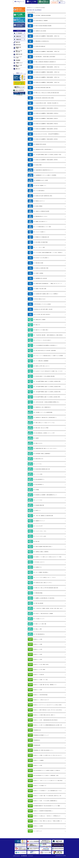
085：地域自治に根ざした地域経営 (39, 319)
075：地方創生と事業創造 (37, 206)
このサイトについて (16, 855)
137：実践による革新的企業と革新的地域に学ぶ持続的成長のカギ (44, 61)
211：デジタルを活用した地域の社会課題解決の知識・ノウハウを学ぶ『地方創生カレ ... (48, 252)
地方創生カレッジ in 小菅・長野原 (39, 669)
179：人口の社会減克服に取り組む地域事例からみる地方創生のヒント (45, 345)
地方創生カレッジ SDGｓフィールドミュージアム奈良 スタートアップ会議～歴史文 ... (48, 780)
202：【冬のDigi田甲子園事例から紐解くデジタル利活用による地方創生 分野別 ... (47, 381)
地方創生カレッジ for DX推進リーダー (39, 785)
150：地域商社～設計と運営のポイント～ (40, 221)
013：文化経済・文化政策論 (38, 273)
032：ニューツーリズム (37, 463)
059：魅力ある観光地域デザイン (39, 479)
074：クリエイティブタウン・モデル (40, 531)
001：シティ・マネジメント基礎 (39, 247)
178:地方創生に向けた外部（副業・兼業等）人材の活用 (42, 309)
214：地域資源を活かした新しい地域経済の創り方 (42, 407)
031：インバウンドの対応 (37, 474)
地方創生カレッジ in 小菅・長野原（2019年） (41, 664)
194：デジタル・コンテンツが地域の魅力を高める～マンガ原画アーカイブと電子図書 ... (49, 355)
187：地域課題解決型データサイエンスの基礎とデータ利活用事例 (45, 175)
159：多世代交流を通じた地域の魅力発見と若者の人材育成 (43, 97)
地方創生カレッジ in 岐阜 (37, 654)
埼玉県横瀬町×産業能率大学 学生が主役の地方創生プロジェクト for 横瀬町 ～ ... (47, 805)
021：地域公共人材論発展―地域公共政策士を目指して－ (43, 546)
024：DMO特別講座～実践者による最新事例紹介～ (42, 453)
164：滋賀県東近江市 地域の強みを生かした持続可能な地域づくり (45, 417)
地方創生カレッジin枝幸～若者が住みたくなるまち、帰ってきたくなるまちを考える (47, 709)
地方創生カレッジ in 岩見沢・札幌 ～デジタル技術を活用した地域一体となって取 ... (47, 795)
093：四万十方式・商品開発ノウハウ (39, 185)
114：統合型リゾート (37, 510)
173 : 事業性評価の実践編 (38, 592)
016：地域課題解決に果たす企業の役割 (40, 278)
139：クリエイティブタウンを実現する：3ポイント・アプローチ (45, 577)
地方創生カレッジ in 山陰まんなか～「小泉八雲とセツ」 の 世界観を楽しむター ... (47, 815)
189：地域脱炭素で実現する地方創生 (39, 144)
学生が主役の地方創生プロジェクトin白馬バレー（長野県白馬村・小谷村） (46, 775)
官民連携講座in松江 (36, 740)
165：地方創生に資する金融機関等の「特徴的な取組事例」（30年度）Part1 (46, 77)
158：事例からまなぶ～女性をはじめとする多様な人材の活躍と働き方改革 (46, 92)
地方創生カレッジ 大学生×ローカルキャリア (41, 699)
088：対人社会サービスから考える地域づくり (41, 257)
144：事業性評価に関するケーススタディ (40, 216)
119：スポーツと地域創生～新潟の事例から (41, 572)
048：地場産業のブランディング (39, 520)
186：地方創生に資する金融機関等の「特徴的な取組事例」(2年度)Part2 (45, 123)
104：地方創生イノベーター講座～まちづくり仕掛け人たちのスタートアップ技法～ (48, 556)
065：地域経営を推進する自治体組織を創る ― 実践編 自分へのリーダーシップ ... (48, 283)
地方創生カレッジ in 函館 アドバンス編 (40, 679)
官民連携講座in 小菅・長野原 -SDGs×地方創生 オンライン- (43, 750)
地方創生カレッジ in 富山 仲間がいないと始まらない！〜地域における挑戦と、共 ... (47, 820)
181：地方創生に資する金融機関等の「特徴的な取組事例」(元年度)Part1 (45, 108)
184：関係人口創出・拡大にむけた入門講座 (41, 427)
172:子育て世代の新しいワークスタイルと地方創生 (42, 304)
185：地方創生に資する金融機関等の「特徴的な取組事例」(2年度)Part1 (45, 118)
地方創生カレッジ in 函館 (37, 644)
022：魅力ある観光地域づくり (38, 484)
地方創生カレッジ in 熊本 (37, 689)
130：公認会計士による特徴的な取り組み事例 (41, 211)
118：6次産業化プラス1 (38, 567)
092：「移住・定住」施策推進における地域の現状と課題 (43, 515)
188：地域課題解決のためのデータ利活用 (41, 180)
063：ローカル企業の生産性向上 (39, 190)
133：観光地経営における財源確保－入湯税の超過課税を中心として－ (45, 494)
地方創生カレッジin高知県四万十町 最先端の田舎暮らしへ (43, 810)
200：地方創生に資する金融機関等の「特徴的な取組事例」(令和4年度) (45, 139)
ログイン (61, 2)
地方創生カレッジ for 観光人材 (38, 674)
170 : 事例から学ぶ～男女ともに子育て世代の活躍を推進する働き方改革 (46, 587)
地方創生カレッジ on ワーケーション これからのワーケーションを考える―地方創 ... (47, 704)
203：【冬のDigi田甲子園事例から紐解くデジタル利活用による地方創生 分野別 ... (47, 391)
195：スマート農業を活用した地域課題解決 (41, 360)
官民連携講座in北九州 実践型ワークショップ (41, 735)
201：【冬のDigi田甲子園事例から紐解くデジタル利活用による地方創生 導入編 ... (47, 154)
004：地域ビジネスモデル (38, 443)
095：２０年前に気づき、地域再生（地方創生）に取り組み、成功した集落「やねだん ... (48, 608)
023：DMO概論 (36, 489)
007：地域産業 (36, 438)
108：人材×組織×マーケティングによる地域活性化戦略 (43, 412)
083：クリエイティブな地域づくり (39, 231)
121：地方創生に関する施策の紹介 (39, 46)
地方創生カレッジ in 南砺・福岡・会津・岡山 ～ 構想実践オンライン (45, 684)
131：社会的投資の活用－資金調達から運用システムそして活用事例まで (45, 293)
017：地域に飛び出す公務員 (38, 262)
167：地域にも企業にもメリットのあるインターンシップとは (44, 422)
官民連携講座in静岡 (36, 745)
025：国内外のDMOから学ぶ (38, 458)
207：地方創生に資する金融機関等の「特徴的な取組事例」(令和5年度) (45, 159)
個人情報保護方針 (24, 855)
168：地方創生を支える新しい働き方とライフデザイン (43, 582)
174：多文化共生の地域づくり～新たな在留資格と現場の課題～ (44, 376)
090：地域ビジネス (37, 324)
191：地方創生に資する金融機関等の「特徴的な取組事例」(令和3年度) (45, 128)
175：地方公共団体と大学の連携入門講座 (41, 242)
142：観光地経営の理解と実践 (39, 505)
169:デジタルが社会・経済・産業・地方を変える (41, 314)
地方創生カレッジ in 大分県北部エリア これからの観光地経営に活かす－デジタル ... (47, 790)
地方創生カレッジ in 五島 (37, 649)
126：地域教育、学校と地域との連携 (39, 288)
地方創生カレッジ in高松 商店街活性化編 (40, 694)
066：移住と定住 (36, 541)
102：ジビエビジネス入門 (38, 525)
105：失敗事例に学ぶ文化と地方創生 (39, 30)
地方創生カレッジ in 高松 (37, 765)
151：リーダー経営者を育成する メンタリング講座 (42, 226)
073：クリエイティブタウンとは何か (40, 536)
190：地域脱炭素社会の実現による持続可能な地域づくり (43, 149)
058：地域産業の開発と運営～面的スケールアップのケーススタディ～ (45, 448)
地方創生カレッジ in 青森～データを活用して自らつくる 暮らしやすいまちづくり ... (47, 755)
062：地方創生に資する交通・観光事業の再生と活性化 (42, 195)
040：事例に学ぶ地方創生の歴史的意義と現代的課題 (42, 25)
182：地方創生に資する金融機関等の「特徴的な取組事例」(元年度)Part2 (45, 113)
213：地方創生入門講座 (37, 164)
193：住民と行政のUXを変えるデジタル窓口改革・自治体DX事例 (45, 350)
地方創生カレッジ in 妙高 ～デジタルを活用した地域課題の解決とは (45, 800)
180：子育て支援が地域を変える (39, 634)
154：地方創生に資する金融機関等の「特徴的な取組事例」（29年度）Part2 (46, 72)
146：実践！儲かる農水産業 (38, 603)
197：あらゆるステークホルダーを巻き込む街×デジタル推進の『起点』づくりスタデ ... (48, 371)
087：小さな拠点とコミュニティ (39, 618)
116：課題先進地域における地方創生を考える (41, 41)
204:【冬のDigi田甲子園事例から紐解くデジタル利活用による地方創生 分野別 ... (47, 396)
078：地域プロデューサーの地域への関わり (41, 329)
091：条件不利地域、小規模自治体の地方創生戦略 (42, 15)
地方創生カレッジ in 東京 (37, 659)
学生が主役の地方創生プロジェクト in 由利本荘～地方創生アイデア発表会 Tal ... (47, 770)
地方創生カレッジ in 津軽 (37, 639)
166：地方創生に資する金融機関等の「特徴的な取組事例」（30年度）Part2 (46, 82)
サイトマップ (30, 855)
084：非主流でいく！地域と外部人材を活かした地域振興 (43, 613)
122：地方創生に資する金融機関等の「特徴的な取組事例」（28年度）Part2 (46, 51)
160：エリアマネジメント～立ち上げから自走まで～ (42, 340)
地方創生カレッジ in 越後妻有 (38, 760)
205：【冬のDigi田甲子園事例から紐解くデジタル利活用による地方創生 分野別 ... (47, 386)
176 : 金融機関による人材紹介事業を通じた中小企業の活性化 (44, 598)
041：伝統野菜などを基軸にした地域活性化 (41, 551)
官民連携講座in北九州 (37, 730)
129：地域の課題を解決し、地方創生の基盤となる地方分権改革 (44, 56)
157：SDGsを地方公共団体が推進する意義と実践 (41, 87)
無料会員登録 (54, 2)
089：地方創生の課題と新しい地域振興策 (40, 20)
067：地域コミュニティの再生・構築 (39, 623)
